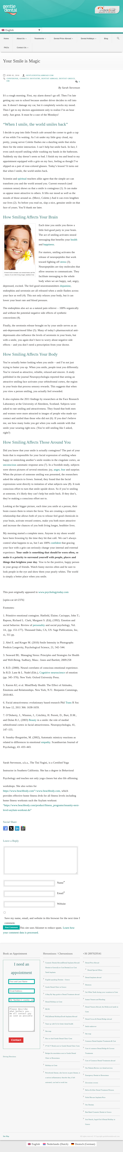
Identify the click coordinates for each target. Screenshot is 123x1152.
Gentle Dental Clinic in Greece (55, 987)
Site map (48, 1031)
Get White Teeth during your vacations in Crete (101, 992)
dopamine (65, 285)
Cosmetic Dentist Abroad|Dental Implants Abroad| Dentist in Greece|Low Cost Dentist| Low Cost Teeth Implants (62, 967)
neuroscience (58, 672)
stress (63, 261)
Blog (106, 38)
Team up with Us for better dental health (59, 1024)
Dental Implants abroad (93, 977)
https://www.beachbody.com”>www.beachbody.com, (32, 790)
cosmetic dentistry (30, 78)
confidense (12, 78)
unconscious (9, 464)
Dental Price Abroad (63, 38)
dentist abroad (49, 78)
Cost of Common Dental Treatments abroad (100, 1060)
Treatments (40, 38)
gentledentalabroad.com (40, 75)
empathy (45, 742)
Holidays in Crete (51, 1065)
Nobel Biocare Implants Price (95, 1097)
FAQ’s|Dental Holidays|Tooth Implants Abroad (61, 1016)
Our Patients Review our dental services (98, 1068)
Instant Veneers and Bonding (95, 999)
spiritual (22, 178)
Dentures (88, 985)
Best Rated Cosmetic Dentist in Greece (98, 1112)
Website (61, 903)
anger (57, 469)
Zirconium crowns (91, 1083)
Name (60, 882)
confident (56, 542)
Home (6, 38)
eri (8, 81)
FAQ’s (6, 47)
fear (63, 469)
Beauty (32, 719)
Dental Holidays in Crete (53, 1002)
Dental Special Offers (94, 970)
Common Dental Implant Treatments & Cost (100, 1041)
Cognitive (44, 672)
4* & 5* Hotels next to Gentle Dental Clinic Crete (62, 1046)
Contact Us (22, 47)
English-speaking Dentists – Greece (57, 980)
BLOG (47, 1009)
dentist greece (67, 78)
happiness (48, 244)
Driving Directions (9, 1056)
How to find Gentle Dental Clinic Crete (58, 1038)
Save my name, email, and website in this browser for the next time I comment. (42, 920)
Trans (69, 702)
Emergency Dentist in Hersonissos (97, 1075)
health (74, 239)
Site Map (6, 1136)
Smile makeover (90, 1026)
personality (39, 625)
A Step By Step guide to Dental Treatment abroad (62, 994)
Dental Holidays (88, 38)
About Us (22, 38)
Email (60, 893)
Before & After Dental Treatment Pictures (99, 1090)
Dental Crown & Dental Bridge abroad (98, 1019)
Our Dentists (89, 1105)
